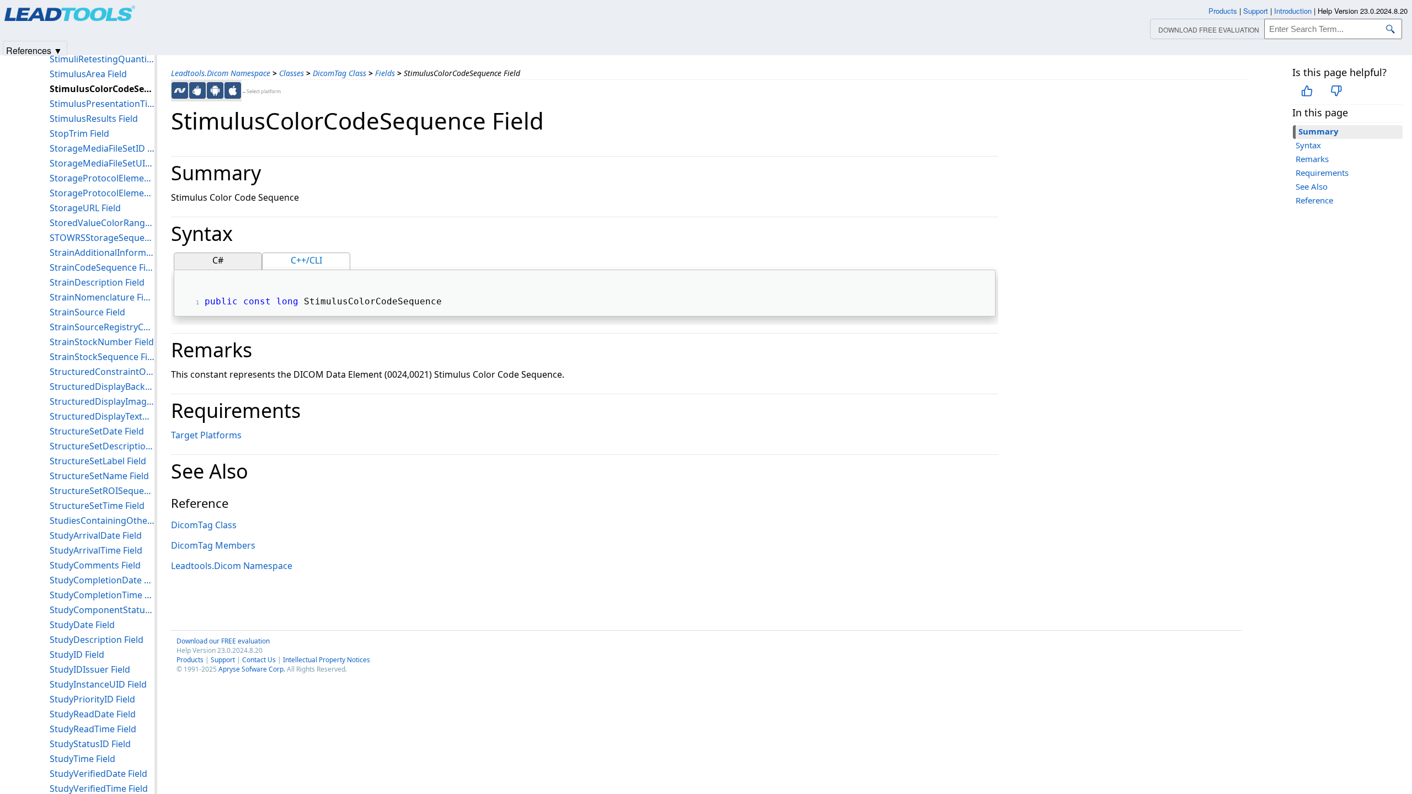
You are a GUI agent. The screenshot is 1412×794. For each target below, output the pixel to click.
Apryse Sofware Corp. (251, 669)
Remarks (1312, 158)
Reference (1314, 200)
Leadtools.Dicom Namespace (220, 73)
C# (217, 260)
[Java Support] (197, 90)
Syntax (1308, 145)
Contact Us (259, 659)
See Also (1312, 186)
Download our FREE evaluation (223, 641)
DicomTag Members (213, 545)
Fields (385, 73)
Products (190, 659)
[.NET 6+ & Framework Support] (180, 90)
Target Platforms (206, 435)
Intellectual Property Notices (326, 659)
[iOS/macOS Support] (232, 90)
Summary (1318, 131)
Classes (291, 73)
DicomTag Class (339, 73)
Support (223, 659)
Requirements (1322, 172)
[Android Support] (215, 90)
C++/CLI (306, 260)
